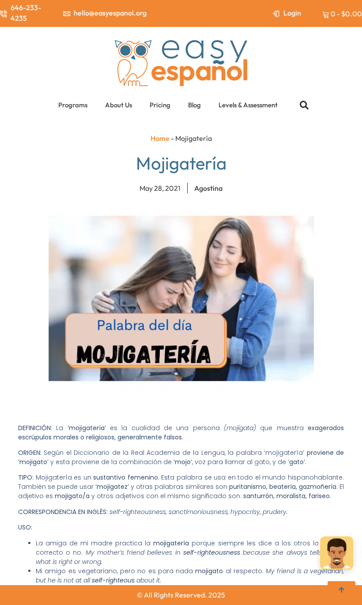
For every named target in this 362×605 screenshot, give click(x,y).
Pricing (160, 105)
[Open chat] (336, 554)
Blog (194, 105)
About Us (118, 105)
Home (160, 138)
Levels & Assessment (248, 105)
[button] (304, 105)
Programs (72, 105)
